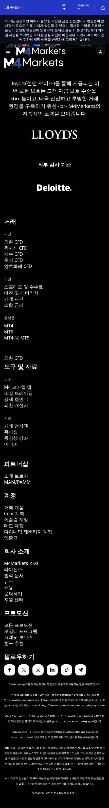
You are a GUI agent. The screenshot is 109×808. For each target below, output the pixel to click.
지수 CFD (13, 254)
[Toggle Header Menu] (8, 51)
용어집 (11, 432)
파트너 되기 (83, 7)
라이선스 (13, 569)
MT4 (8, 326)
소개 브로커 (16, 476)
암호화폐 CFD (18, 266)
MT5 (8, 332)
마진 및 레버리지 (21, 293)
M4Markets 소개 (21, 563)
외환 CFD (13, 242)
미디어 (11, 444)
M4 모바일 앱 (17, 387)
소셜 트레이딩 (18, 393)
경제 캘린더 (16, 399)
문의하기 (13, 593)
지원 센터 (14, 599)
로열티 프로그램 (20, 631)
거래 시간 (14, 299)
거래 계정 (14, 507)
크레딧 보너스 (18, 637)
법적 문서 (14, 575)
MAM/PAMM (17, 482)
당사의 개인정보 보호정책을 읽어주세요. (54, 793)
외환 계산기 (16, 405)
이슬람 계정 (16, 519)
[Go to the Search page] (103, 7)
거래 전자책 (16, 426)
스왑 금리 (14, 305)
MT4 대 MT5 (16, 338)
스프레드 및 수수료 (23, 287)
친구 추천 (14, 643)
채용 (8, 587)
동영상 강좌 (16, 438)
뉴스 (8, 581)
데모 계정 (14, 526)
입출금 (11, 538)
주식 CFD (13, 260)
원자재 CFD (15, 248)
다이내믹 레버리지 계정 (28, 532)
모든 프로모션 (18, 625)
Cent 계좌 (14, 513)
